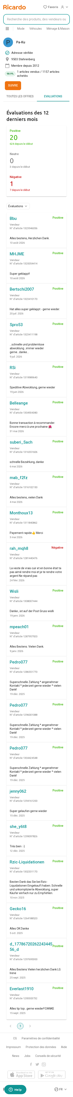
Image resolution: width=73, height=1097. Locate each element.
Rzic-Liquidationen (27, 862)
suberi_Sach (21, 442)
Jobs (27, 1055)
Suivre (13, 85)
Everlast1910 (21, 988)
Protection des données (41, 1047)
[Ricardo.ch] (14, 7)
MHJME (17, 254)
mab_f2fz (19, 477)
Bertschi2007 (22, 289)
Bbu (13, 218)
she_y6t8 (18, 826)
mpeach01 (19, 626)
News (15, 1055)
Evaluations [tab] (53, 96)
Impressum (13, 1047)
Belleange (19, 403)
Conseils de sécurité (48, 1055)
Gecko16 (18, 908)
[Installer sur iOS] (21, 1075)
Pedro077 (18, 662)
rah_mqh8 (19, 548)
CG (15, 1038)
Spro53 (16, 324)
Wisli (14, 591)
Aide (64, 1047)
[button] (50, 7)
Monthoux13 (21, 513)
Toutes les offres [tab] (20, 96)
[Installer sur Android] (51, 1075)
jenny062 (18, 791)
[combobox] (36, 19)
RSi (13, 367)
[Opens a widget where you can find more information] (15, 1090)
